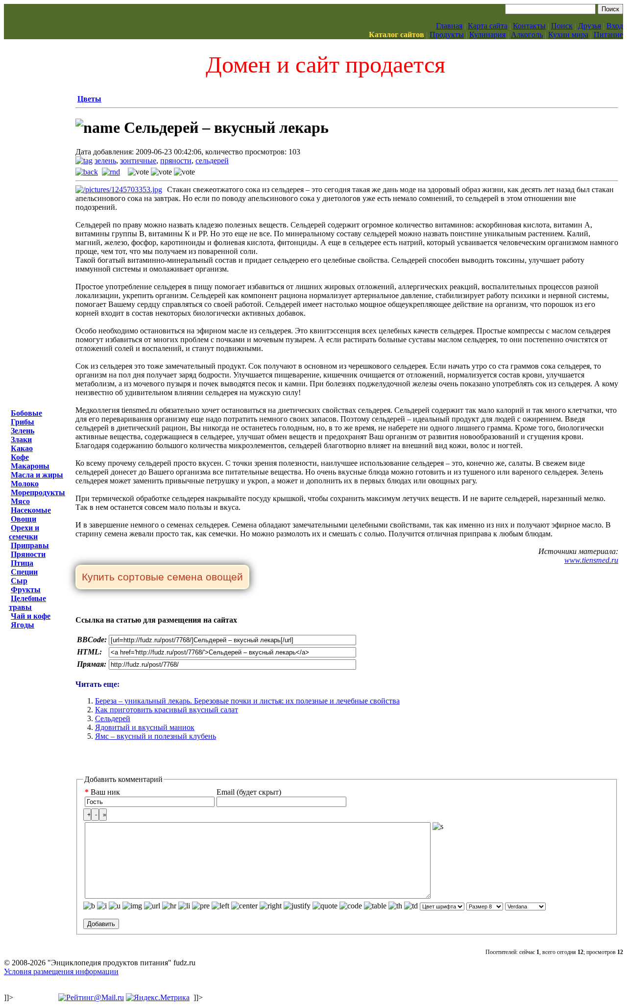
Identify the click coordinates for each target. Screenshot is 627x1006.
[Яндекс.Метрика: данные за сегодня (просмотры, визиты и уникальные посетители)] (158, 997)
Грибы (22, 422)
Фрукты (26, 589)
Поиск (562, 26)
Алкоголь (527, 34)
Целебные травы (27, 602)
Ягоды (22, 625)
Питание (608, 34)
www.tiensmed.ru (591, 560)
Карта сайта (487, 26)
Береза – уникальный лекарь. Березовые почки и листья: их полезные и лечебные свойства (247, 701)
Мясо (20, 501)
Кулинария (487, 34)
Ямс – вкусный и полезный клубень (155, 736)
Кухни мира (568, 34)
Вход (614, 26)
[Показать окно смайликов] (438, 826)
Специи (24, 572)
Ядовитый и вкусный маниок (144, 727)
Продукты (447, 34)
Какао (22, 448)
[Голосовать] (138, 172)
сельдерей (212, 160)
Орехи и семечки (24, 532)
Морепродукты (38, 492)
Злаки (21, 439)
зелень (105, 160)
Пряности (28, 554)
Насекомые (31, 510)
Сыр (19, 581)
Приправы (30, 545)
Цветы (89, 99)
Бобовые (26, 413)
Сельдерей (112, 718)
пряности (176, 160)
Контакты (529, 26)
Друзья (589, 26)
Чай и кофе (30, 616)
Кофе (20, 457)
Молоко (25, 483)
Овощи (23, 519)
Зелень (22, 431)
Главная (449, 26)
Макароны (30, 466)
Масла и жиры (37, 475)
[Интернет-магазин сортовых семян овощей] (162, 578)
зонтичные (138, 160)
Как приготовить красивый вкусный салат (166, 709)
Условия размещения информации (61, 971)
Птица (22, 563)
